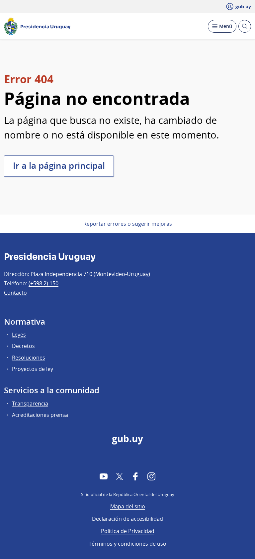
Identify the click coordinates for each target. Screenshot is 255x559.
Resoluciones (28, 357)
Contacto (15, 292)
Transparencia (30, 403)
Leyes (19, 334)
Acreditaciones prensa (40, 415)
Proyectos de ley (32, 369)
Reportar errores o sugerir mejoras (127, 223)
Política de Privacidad (127, 531)
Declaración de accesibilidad (127, 518)
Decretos (23, 346)
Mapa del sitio (127, 506)
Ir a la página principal (59, 165)
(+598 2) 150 (43, 283)
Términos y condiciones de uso (127, 543)
